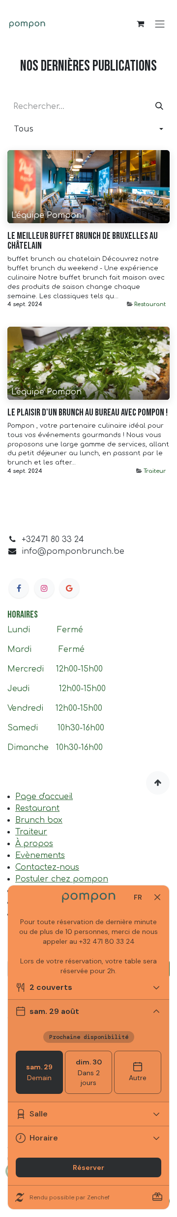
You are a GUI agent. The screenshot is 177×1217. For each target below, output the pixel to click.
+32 (28, 539)
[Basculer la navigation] (160, 24)
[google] (69, 588)
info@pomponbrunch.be (73, 551)
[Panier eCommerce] (140, 23)
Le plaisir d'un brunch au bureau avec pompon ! (87, 412)
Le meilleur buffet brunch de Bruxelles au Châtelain (82, 241)
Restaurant (150, 304)
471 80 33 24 (59, 539)
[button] (88, 129)
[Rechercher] (159, 106)
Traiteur (155, 471)
